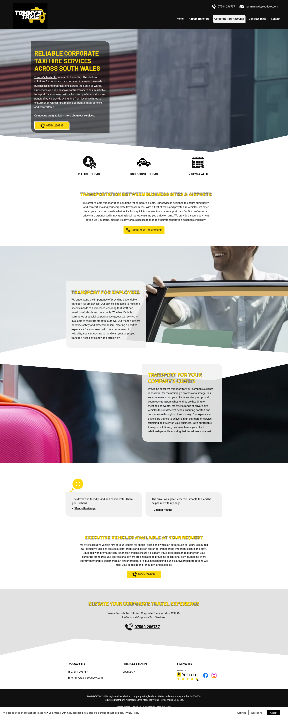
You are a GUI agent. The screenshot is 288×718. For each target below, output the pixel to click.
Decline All (256, 712)
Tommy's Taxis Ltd (45, 77)
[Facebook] (205, 675)
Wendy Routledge (85, 508)
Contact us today (44, 115)
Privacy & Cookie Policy (143, 707)
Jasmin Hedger (163, 509)
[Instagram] (214, 675)
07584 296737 (79, 671)
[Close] (284, 712)
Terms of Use (123, 707)
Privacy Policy (131, 712)
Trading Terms (164, 707)
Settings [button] (241, 712)
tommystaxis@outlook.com (86, 677)
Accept (273, 712)
